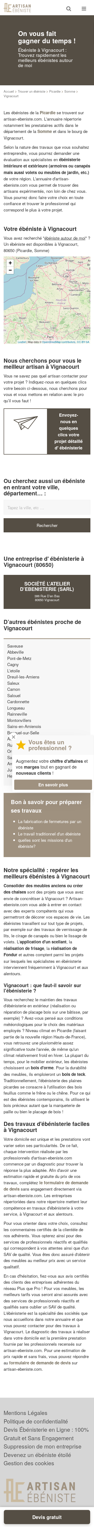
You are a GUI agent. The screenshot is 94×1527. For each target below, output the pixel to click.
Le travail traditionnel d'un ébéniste (49, 834)
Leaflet (22, 342)
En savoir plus (53, 784)
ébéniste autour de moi (64, 238)
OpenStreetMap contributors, (59, 342)
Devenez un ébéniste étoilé (37, 1455)
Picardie (54, 91)
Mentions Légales (25, 1413)
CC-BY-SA (83, 342)
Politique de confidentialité (36, 1421)
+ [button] (10, 263)
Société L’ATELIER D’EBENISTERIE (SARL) (47, 586)
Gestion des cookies (29, 1463)
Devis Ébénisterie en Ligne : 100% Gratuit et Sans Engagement (46, 1433)
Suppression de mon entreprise (42, 1446)
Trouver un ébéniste (31, 91)
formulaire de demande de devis (40, 1363)
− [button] (10, 270)
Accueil (9, 91)
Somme (69, 91)
